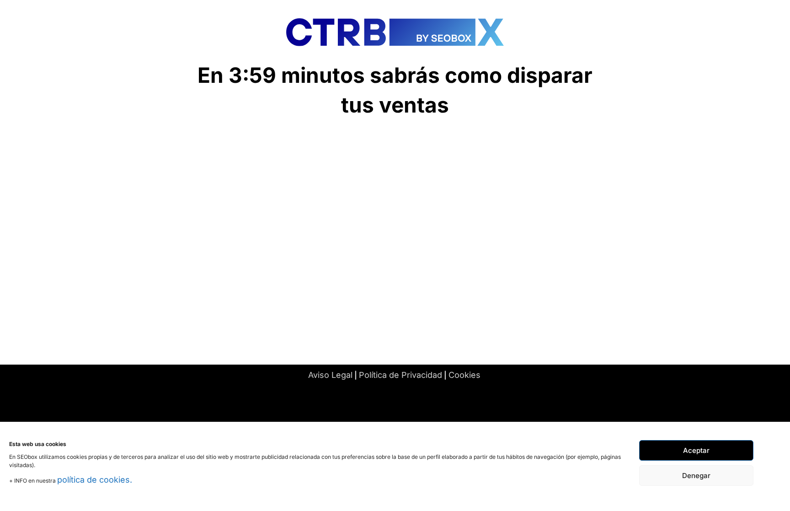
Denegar (696, 475)
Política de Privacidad (400, 375)
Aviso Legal (330, 375)
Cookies (464, 375)
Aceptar (696, 450)
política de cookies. (94, 479)
